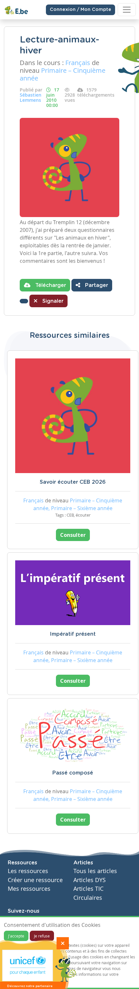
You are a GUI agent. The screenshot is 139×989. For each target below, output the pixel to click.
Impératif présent (73, 634)
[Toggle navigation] (127, 9)
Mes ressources (29, 888)
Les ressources (28, 871)
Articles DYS (89, 880)
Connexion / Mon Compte (80, 9)
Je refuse (42, 935)
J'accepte (16, 935)
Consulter (73, 534)
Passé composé (72, 772)
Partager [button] (95, 285)
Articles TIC (88, 888)
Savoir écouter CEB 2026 (73, 482)
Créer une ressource (35, 880)
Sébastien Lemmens (30, 97)
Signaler (52, 301)
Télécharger (50, 285)
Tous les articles (95, 871)
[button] (24, 301)
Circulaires (87, 897)
